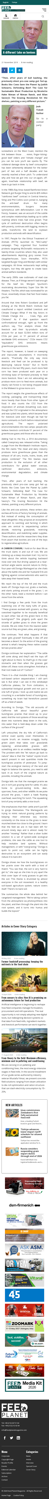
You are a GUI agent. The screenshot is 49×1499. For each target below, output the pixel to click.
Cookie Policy (18, 1495)
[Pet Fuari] (24, 1310)
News (28, 1456)
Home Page (6, 1495)
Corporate (6, 1456)
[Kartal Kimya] (24, 1234)
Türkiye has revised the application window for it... (31, 1141)
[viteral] (24, 1280)
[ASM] (24, 1249)
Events (4, 1466)
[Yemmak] (24, 1295)
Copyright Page (8, 1459)
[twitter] (11, 1439)
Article (28, 1459)
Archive (4, 1476)
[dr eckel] (24, 1339)
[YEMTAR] (24, 1219)
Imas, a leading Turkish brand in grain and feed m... (31, 1122)
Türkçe (14, 2)
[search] (42, 16)
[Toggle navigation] (44, 9)
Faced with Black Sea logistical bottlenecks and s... (32, 1160)
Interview (29, 1463)
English (5, 2)
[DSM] (24, 1204)
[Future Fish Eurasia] (24, 1354)
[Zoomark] (24, 1324)
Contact (5, 1480)
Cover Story (30, 1469)
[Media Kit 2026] (24, 1385)
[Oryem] (24, 1264)
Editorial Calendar (9, 1469)
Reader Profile (7, 1463)
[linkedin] (18, 1439)
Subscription (6, 1473)
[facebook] (5, 1439)
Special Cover (31, 1466)
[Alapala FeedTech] (24, 1186)
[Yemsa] (24, 1370)
